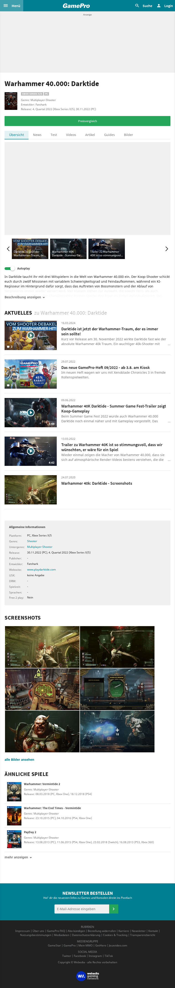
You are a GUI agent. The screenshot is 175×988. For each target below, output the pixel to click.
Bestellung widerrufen (102, 931)
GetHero (100, 945)
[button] (11, 5)
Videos (71, 135)
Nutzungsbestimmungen (35, 935)
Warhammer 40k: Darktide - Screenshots (96, 483)
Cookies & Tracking (115, 935)
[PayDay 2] (14, 840)
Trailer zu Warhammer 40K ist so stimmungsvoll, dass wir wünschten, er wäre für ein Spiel (111, 447)
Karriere (123, 931)
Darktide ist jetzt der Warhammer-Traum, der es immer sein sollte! (109, 331)
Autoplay (23, 268)
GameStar (54, 945)
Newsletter (139, 931)
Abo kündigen (76, 931)
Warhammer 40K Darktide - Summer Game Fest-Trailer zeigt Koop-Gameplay (113, 408)
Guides (109, 135)
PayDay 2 (30, 832)
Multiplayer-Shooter (39, 547)
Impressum (22, 931)
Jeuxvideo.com (118, 945)
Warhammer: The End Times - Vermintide (52, 808)
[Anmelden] (113, 909)
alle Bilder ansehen (19, 759)
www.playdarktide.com (41, 569)
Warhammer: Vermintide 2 (42, 784)
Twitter (66, 956)
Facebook (80, 956)
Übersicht (16, 135)
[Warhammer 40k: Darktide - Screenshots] (31, 489)
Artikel (90, 135)
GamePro (70, 945)
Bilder (128, 135)
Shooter (32, 541)
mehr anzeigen (16, 857)
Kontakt (153, 931)
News (37, 135)
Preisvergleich (87, 121)
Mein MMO (85, 945)
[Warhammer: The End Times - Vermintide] (14, 815)
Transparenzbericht (142, 935)
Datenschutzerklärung (86, 935)
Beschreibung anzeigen (23, 297)
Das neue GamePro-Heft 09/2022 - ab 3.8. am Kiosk (105, 367)
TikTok (109, 956)
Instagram (95, 956)
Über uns (38, 931)
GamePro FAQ (56, 931)
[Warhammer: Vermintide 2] (14, 791)
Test (54, 135)
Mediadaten (61, 935)
